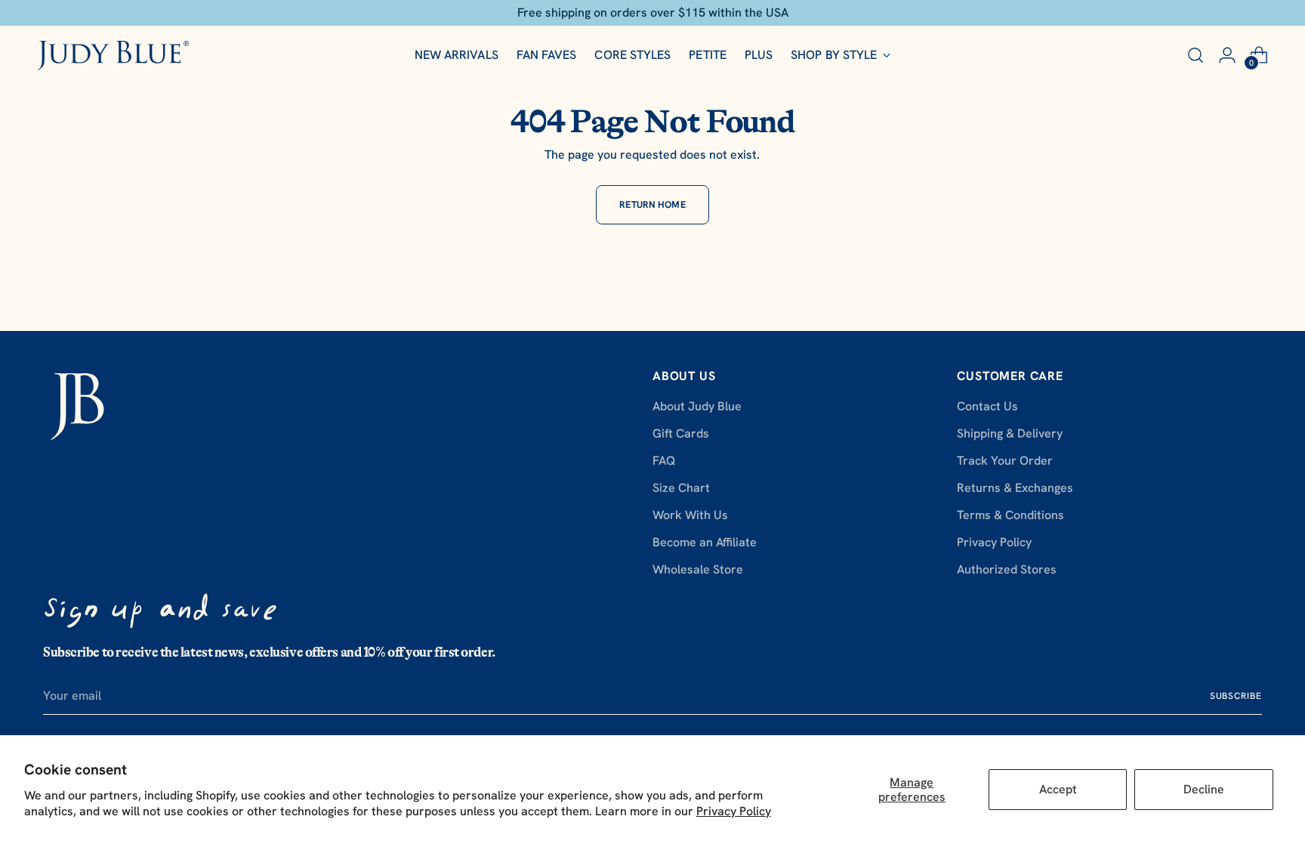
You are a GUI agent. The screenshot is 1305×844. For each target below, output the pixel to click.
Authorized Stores (1007, 569)
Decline (1203, 789)
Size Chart (681, 488)
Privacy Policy (733, 811)
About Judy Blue (697, 406)
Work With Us (690, 515)
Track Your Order (1005, 460)
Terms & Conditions (1010, 515)
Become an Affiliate (704, 542)
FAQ (663, 460)
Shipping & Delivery (1010, 433)
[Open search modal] (1195, 55)
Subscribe (1236, 696)
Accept (1058, 789)
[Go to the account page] (1227, 55)
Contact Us (987, 406)
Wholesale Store (697, 569)
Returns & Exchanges (1015, 488)
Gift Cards (680, 433)
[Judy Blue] (113, 55)
